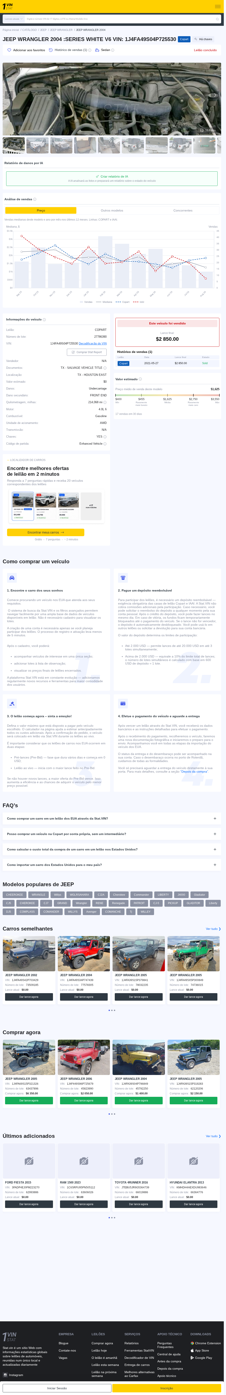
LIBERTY (163, 894)
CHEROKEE (27, 903)
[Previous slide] (9, 95)
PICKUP (173, 903)
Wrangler (81, 903)
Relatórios (131, 1343)
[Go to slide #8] (181, 145)
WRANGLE (38, 894)
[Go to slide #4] (85, 145)
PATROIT (139, 903)
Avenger (91, 911)
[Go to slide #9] (204, 145)
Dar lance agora (28, 996)
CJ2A (101, 894)
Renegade (118, 903)
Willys (57, 894)
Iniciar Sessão (57, 1388)
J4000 (181, 894)
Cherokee (119, 894)
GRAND (62, 903)
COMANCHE (113, 911)
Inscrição (166, 1388)
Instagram (16, 1375)
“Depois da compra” (194, 771)
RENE (99, 903)
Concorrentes (182, 210)
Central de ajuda (169, 1354)
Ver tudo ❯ (213, 929)
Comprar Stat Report (89, 352)
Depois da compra (170, 1368)
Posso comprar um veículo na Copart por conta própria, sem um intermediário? (66, 834)
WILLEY (146, 911)
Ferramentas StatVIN (139, 1350)
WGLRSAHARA (79, 894)
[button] (14, 19)
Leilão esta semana (105, 1365)
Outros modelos (112, 210)
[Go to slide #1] (14, 145)
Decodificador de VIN (139, 1357)
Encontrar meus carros (43, 532)
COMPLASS (27, 911)
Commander (141, 894)
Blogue (63, 1343)
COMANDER (51, 911)
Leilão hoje (99, 1350)
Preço (41, 210)
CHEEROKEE (14, 894)
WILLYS (72, 911)
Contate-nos (67, 1350)
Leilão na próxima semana (104, 1374)
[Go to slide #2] (37, 145)
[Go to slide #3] (61, 145)
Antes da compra (169, 1361)
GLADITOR (193, 903)
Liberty (213, 903)
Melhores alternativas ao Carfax (139, 1374)
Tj (131, 911)
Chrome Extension (208, 1343)
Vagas (63, 1357)
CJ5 (8, 903)
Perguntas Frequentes (165, 1345)
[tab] (109, 1010)
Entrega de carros (137, 1365)
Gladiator (199, 894)
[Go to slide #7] (157, 145)
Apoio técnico (166, 1376)
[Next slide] (215, 95)
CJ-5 (156, 903)
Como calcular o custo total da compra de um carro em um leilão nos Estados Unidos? (72, 849)
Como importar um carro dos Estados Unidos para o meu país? (54, 865)
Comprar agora (102, 1343)
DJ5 (8, 911)
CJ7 (46, 903)
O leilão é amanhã (104, 1357)
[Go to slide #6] (133, 145)
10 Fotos (210, 130)
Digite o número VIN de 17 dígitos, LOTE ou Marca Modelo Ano (57, 19)
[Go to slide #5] (109, 145)
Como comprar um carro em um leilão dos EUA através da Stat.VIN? (57, 818)
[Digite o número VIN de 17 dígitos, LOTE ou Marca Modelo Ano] (217, 19)
